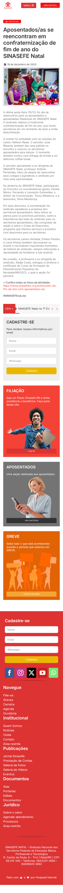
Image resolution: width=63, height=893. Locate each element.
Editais (7, 795)
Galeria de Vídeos (15, 769)
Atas (6, 786)
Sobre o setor (12, 812)
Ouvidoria (9, 713)
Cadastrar (31, 370)
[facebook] (9, 673)
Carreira (8, 704)
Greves (8, 700)
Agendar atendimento (18, 817)
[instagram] (20, 673)
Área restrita (11, 744)
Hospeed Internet (46, 877)
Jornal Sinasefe (14, 756)
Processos (10, 821)
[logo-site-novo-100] (8, 3)
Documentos (12, 800)
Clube (7, 735)
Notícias (8, 730)
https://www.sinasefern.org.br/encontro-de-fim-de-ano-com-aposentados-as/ (30, 287)
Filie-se (8, 695)
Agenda (8, 709)
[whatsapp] (53, 673)
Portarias (9, 791)
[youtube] (42, 673)
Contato (8, 739)
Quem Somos (12, 725)
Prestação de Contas (17, 760)
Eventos (9, 774)
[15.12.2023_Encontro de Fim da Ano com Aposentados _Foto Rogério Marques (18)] (31, 69)
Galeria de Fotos (14, 765)
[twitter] (31, 673)
